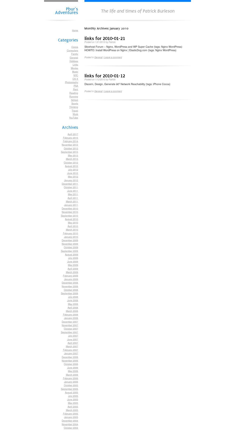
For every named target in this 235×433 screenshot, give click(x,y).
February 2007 (70, 350)
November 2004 (70, 424)
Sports (74, 103)
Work (75, 114)
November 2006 (70, 360)
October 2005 (71, 385)
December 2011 (70, 183)
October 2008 (71, 290)
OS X (75, 78)
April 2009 (73, 268)
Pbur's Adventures (66, 10)
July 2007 (73, 335)
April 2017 (73, 134)
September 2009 (69, 251)
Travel (75, 110)
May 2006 (73, 371)
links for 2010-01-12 (104, 75)
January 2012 (71, 180)
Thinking (73, 107)
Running (73, 96)
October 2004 (71, 428)
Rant (75, 89)
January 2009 (71, 279)
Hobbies (74, 61)
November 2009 (70, 244)
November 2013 (70, 144)
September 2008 (69, 293)
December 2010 (70, 208)
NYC (75, 75)
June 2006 (72, 367)
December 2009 (70, 240)
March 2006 (72, 374)
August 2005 (71, 392)
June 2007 (72, 339)
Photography (71, 82)
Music (75, 71)
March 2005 (72, 410)
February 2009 (70, 275)
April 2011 (73, 198)
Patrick (112, 41)
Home (75, 30)
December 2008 (70, 282)
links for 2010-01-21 (104, 38)
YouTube (73, 117)
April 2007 (73, 343)
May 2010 (73, 222)
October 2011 (71, 187)
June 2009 (72, 261)
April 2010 (73, 226)
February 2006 (70, 378)
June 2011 (72, 190)
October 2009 (71, 247)
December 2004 (70, 420)
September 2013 (69, 152)
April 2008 (73, 307)
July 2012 (73, 169)
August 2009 (71, 254)
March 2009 (72, 272)
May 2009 (73, 265)
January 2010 (71, 237)
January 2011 (71, 205)
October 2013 (71, 148)
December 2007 (70, 321)
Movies (74, 68)
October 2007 (71, 328)
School (74, 100)
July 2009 (73, 258)
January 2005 (71, 417)
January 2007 (71, 353)
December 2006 (70, 357)
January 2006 (71, 381)
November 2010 (70, 212)
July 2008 (73, 297)
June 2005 (72, 399)
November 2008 (70, 286)
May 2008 (73, 304)
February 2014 (70, 141)
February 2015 (70, 137)
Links (75, 64)
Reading (73, 93)
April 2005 (73, 406)
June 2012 (72, 173)
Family (74, 54)
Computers (72, 50)
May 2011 (73, 194)
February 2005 (70, 413)
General (74, 57)
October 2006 (71, 364)
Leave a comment (113, 57)
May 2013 (73, 155)
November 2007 (70, 325)
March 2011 (72, 201)
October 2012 (71, 162)
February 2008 (70, 314)
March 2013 (72, 159)
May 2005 (73, 403)
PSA (76, 85)
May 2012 (73, 176)
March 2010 (72, 229)
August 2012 (71, 166)
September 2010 (69, 215)
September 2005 (69, 389)
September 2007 (69, 332)
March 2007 (72, 346)
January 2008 (71, 318)
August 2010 (71, 219)
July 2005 (73, 396)
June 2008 (72, 300)
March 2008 (72, 311)
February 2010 (70, 233)
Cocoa (74, 47)
